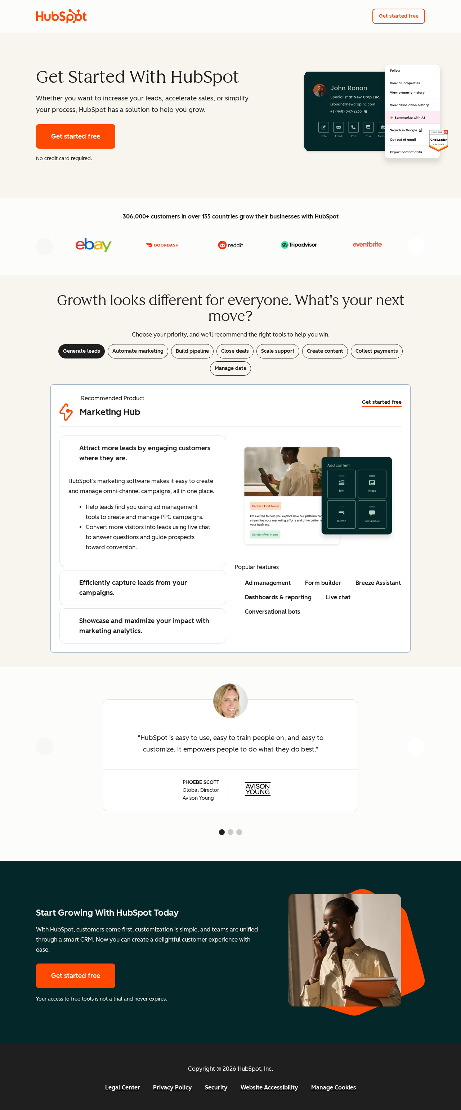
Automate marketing (138, 351)
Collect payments (376, 351)
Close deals (235, 351)
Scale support (278, 351)
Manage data (230, 368)
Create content (325, 351)
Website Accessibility (269, 1087)
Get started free (399, 16)
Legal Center (122, 1087)
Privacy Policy (172, 1087)
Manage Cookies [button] (333, 1087)
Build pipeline (192, 351)
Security (216, 1087)
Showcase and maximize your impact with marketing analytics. (144, 626)
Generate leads (81, 351)
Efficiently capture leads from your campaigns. (133, 588)
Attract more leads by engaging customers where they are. (144, 453)
